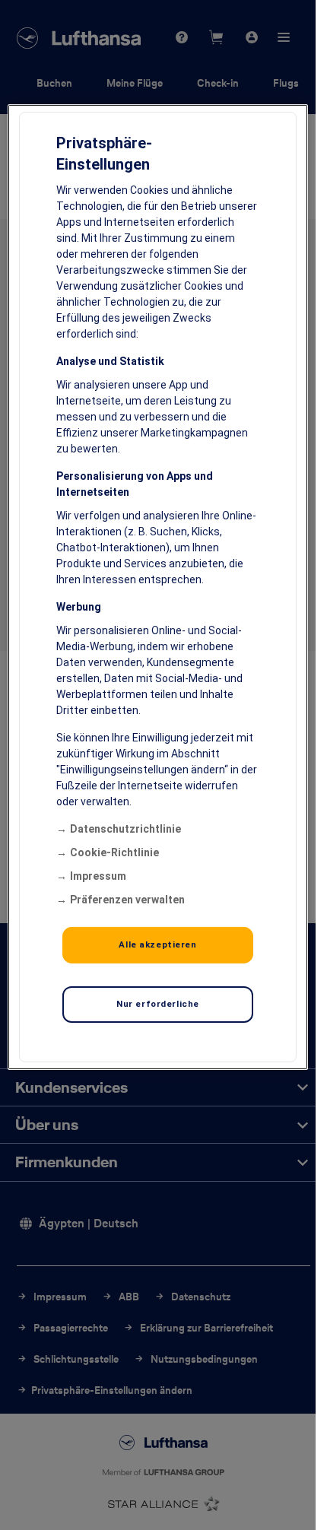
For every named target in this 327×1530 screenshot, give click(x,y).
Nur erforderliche (157, 1003)
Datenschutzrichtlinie (125, 829)
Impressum (98, 876)
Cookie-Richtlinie (114, 852)
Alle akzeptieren (157, 944)
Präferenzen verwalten (127, 900)
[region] (157, 587)
